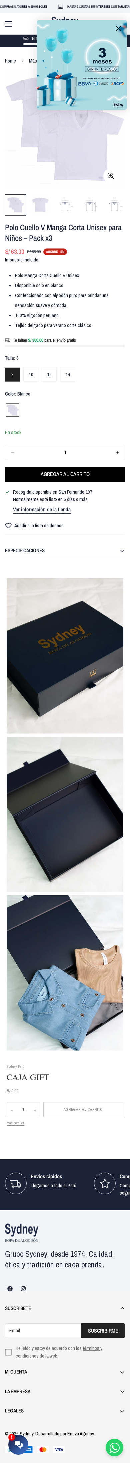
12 (52, 376)
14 (70, 376)
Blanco (12, 410)
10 (33, 376)
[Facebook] (10, 1288)
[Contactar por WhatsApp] (114, 1447)
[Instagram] (23, 1288)
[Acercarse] (110, 175)
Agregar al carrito (83, 1109)
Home (10, 60)
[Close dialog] (118, 28)
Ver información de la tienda (42, 509)
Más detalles (15, 1123)
